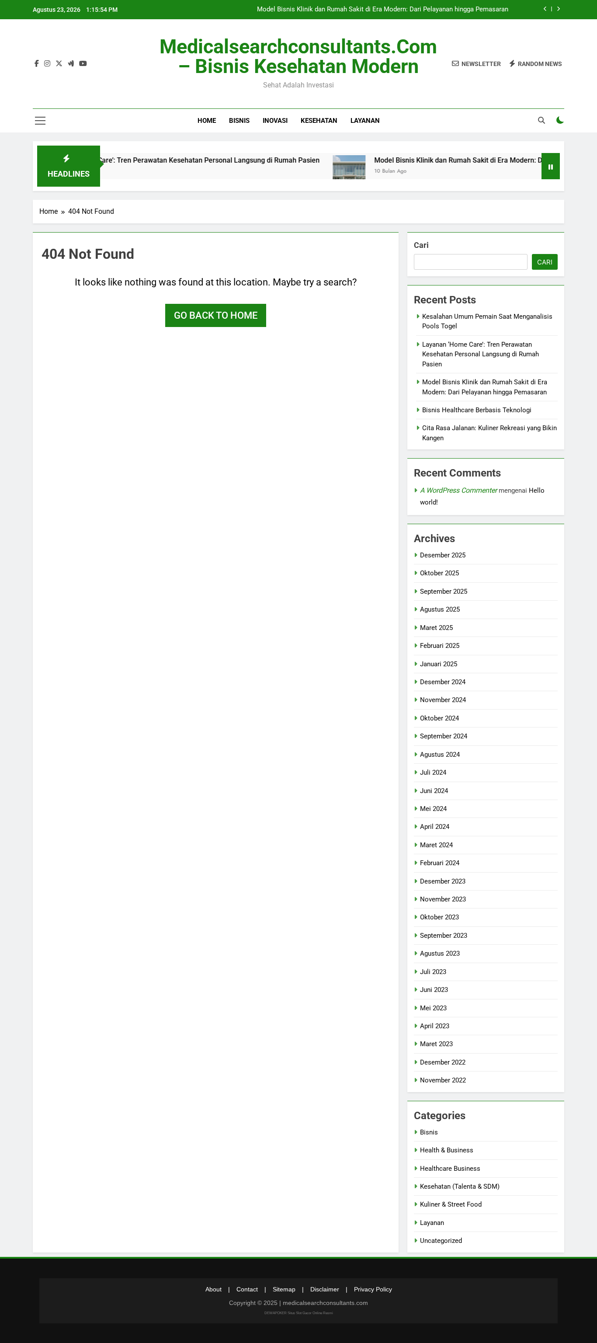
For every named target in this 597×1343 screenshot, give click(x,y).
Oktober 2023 (439, 917)
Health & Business (446, 1150)
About (213, 1289)
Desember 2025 (442, 555)
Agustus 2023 (440, 953)
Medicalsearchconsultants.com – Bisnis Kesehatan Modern (298, 56)
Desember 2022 (442, 1062)
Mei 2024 (433, 809)
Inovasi (275, 121)
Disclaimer (324, 1289)
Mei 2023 (433, 1008)
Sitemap (284, 1289)
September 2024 (443, 736)
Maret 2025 (436, 628)
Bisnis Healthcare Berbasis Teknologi (476, 410)
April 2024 (434, 827)
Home (207, 121)
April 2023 (434, 1026)
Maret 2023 (436, 1044)
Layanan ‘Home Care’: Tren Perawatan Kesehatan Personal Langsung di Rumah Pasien (160, 160)
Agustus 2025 (440, 609)
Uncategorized (441, 1241)
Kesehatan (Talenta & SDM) (460, 1186)
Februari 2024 (439, 863)
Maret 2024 (436, 845)
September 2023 (443, 935)
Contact (247, 1289)
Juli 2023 (433, 972)
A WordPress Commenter (458, 490)
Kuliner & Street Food (451, 1204)
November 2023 (443, 899)
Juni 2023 (434, 990)
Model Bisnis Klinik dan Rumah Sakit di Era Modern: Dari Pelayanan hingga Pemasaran (382, 9)
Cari (421, 245)
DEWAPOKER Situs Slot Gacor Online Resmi (298, 1313)
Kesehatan (319, 121)
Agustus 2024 (440, 754)
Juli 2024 (433, 772)
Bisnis (239, 121)
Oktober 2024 (439, 718)
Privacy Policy (373, 1289)
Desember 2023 (442, 881)
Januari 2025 (438, 664)
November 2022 (443, 1080)
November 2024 (443, 700)
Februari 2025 (439, 646)
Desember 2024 (442, 682)
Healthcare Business (450, 1169)
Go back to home (215, 315)
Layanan (365, 121)
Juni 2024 (434, 791)
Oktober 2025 (439, 573)
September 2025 (443, 591)
